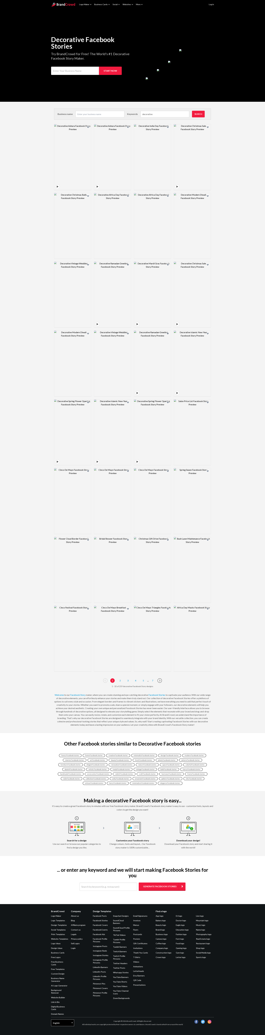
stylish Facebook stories (124, 774)
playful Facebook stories (74, 769)
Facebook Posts (100, 916)
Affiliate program (78, 925)
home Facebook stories (94, 755)
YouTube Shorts (120, 982)
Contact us (76, 930)
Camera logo (161, 939)
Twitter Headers (120, 963)
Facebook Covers (100, 925)
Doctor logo (181, 920)
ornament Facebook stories (145, 779)
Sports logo (201, 957)
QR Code (137, 980)
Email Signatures (140, 916)
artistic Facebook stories (98, 769)
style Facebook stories (71, 779)
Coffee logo (161, 943)
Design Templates (59, 925)
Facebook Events (100, 930)
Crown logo (161, 957)
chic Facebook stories (194, 779)
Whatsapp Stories (121, 972)
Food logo (180, 943)
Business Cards (101, 4)
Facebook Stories (157, 695)
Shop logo (200, 948)
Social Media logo (203, 953)
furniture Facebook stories (70, 765)
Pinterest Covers (100, 988)
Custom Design (57, 974)
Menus (136, 925)
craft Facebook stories (147, 774)
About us (75, 916)
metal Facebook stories (121, 769)
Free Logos (56, 957)
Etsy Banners (139, 975)
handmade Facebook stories (70, 774)
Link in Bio (55, 1002)
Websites (127, 4)
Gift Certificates (140, 943)
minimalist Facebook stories (144, 755)
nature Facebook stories (147, 765)
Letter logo (181, 957)
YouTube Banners (120, 977)
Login (73, 948)
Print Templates (58, 934)
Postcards (137, 934)
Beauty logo (161, 925)
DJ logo (179, 916)
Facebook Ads (99, 934)
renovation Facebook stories (121, 765)
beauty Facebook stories (120, 760)
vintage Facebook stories (145, 769)
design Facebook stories (170, 755)
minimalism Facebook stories (143, 783)
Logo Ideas (56, 943)
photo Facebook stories (166, 760)
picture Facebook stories (190, 760)
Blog (73, 920)
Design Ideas (56, 948)
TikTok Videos (119, 935)
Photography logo (203, 934)
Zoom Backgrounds (121, 998)
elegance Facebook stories (170, 783)
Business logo (162, 934)
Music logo (200, 925)
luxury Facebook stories (70, 755)
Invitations (138, 948)
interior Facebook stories (74, 760)
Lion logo (200, 916)
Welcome (59, 695)
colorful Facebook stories (195, 765)
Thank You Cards (140, 953)
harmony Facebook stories (171, 774)
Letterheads (138, 971)
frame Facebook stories (196, 774)
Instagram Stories (100, 955)
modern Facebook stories (194, 755)
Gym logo (180, 953)
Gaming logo (181, 948)
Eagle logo (180, 925)
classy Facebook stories (191, 769)
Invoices (137, 920)
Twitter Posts (119, 968)
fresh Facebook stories (143, 760)
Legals (73, 934)
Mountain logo (202, 920)
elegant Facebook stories (96, 765)
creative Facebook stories (118, 755)
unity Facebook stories (120, 779)
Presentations (139, 985)
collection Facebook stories (96, 779)
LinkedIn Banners (100, 967)
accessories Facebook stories (98, 774)
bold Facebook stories (169, 769)
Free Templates (58, 969)
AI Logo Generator (59, 985)
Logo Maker (84, 4)
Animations (138, 966)
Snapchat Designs (121, 916)
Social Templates (58, 930)
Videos (136, 962)
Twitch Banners (120, 951)
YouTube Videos (120, 986)
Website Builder (58, 997)
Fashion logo (181, 934)
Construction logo (163, 953)
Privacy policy (77, 939)
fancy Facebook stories (117, 783)
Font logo (180, 939)
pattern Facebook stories (170, 779)
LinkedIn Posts (99, 972)
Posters (136, 939)
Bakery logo (161, 920)
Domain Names (57, 1014)
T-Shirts (136, 957)
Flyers (135, 930)
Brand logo (160, 930)
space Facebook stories (171, 765)
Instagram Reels (100, 951)
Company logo (162, 948)
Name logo (200, 930)
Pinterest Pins (99, 983)
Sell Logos (75, 943)
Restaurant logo (203, 943)
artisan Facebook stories (94, 783)
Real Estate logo (203, 939)
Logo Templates (58, 920)
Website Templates (59, 939)
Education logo (182, 930)
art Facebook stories (97, 760)
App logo (159, 916)
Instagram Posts (100, 946)
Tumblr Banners (120, 947)
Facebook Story (77, 695)
